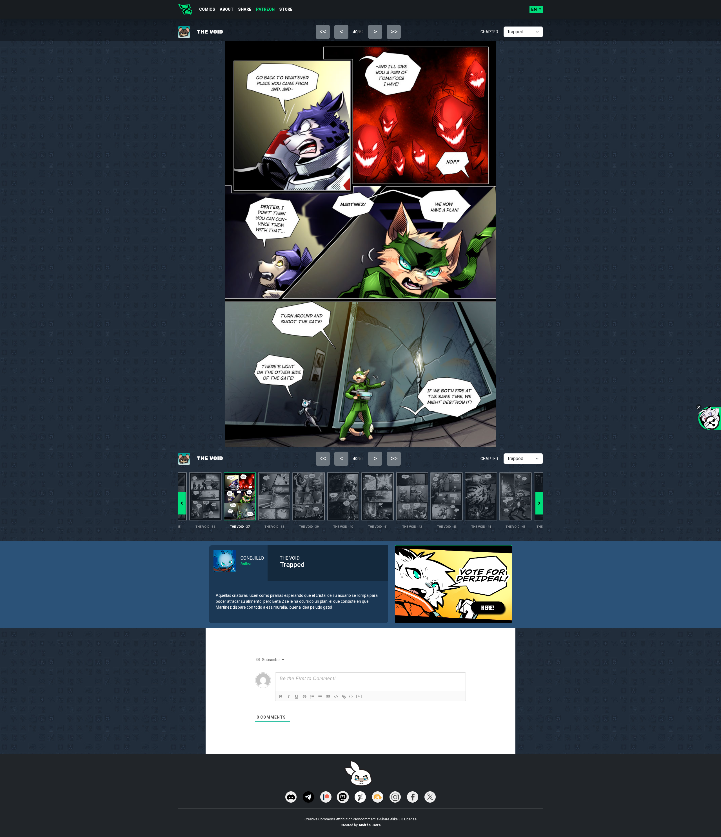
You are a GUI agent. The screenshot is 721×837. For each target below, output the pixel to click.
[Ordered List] (312, 696)
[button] (539, 503)
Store (286, 9)
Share (245, 9)
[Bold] (281, 696)
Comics (207, 9)
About (226, 9)
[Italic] (289, 696)
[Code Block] (336, 696)
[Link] (344, 696)
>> (394, 32)
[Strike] (304, 696)
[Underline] (297, 696)
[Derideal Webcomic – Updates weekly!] (185, 9)
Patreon (265, 9)
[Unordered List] (320, 696)
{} (351, 696)
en (534, 9)
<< (322, 32)
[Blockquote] (328, 696)
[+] (359, 696)
